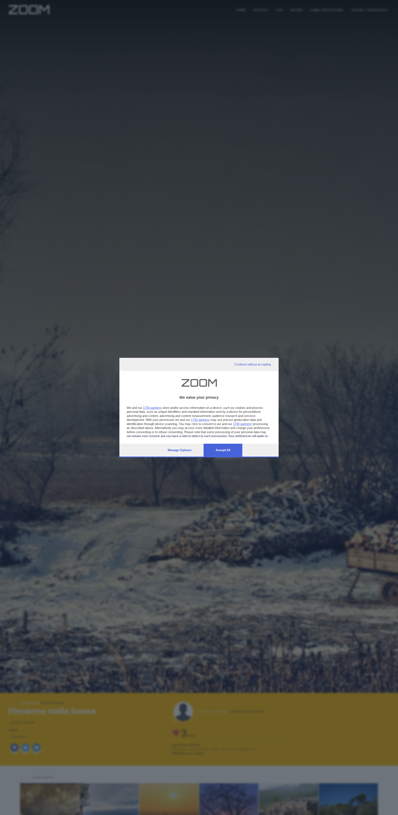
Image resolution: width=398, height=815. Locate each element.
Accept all (223, 450)
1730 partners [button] (152, 407)
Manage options (180, 450)
